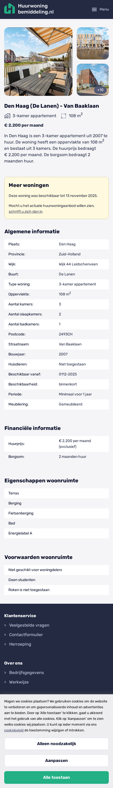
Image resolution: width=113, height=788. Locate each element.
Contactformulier (26, 634)
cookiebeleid (14, 730)
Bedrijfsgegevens (26, 672)
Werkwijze (19, 682)
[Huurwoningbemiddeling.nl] (29, 9)
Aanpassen (56, 760)
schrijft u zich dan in (25, 211)
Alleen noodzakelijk (56, 743)
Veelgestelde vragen (29, 625)
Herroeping (20, 644)
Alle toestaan (56, 777)
